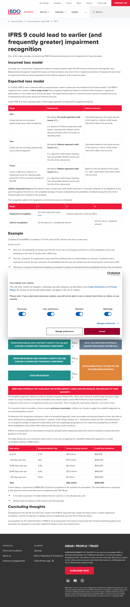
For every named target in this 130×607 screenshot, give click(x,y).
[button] (120, 3)
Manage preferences (106, 323)
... (86, 12)
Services (43, 12)
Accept (102, 331)
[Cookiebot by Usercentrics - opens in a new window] (109, 274)
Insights (75, 12)
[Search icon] (93, 12)
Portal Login (102, 3)
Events (69, 3)
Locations (57, 3)
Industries (59, 12)
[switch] (50, 314)
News (79, 3)
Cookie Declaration (96, 287)
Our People (44, 3)
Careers (89, 3)
